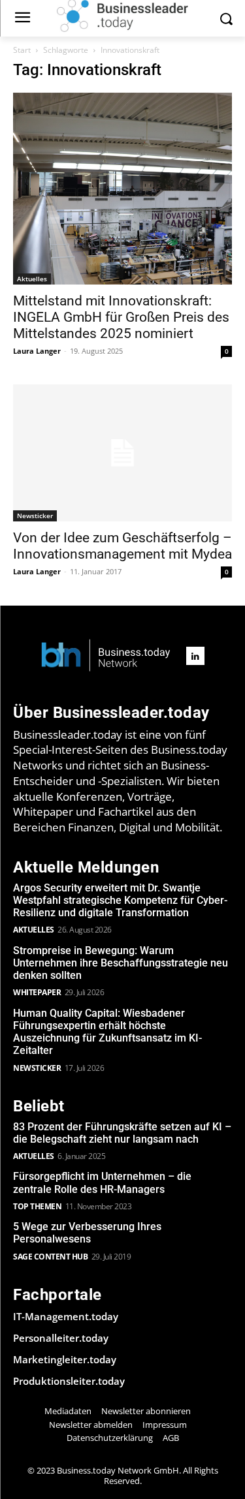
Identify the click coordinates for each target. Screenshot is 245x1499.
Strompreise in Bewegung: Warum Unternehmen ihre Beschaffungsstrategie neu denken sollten (120, 962)
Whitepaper (37, 992)
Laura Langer (37, 351)
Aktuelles (32, 278)
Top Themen (37, 1206)
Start (22, 49)
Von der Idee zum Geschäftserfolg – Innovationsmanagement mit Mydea (122, 546)
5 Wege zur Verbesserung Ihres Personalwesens (87, 1232)
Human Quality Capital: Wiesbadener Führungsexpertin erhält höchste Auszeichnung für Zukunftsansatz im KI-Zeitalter (107, 1032)
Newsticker (35, 515)
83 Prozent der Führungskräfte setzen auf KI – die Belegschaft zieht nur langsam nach (122, 1132)
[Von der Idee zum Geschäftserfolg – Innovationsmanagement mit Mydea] (122, 452)
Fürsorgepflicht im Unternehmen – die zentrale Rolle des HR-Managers (102, 1182)
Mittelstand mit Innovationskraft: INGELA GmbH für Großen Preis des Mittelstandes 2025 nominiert (121, 317)
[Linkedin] (195, 656)
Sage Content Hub (50, 1256)
